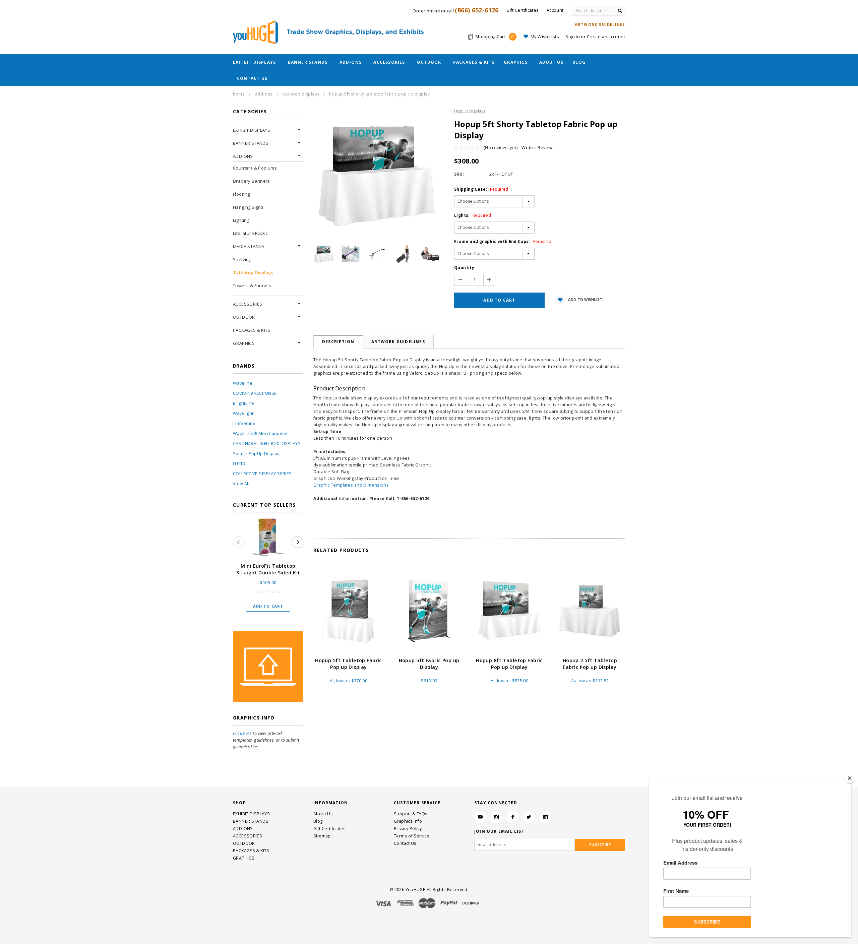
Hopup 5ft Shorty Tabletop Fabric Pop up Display (379, 94)
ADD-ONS (351, 62)
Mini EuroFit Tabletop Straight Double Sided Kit (268, 569)
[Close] (850, 778)
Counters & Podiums (255, 168)
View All (241, 484)
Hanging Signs (248, 207)
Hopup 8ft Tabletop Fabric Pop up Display (509, 663)
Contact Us (252, 78)
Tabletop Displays (301, 94)
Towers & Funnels (252, 285)
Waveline (242, 383)
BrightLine (243, 403)
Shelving (242, 259)
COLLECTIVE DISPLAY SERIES (262, 474)
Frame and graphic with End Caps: (503, 241)
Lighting (241, 220)
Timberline (244, 423)
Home (239, 94)
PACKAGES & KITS (474, 62)
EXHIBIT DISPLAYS (254, 62)
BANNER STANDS (308, 62)
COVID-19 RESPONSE (255, 393)
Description (338, 341)
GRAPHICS (516, 62)
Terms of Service (411, 836)
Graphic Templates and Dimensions (351, 485)
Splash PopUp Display (256, 453)
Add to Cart (268, 606)
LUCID (239, 463)
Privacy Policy (408, 828)
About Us (551, 62)
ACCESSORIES (389, 62)
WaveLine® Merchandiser (260, 433)
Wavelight (243, 413)
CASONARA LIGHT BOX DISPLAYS (267, 443)
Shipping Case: (481, 189)
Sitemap (322, 836)
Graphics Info (408, 821)
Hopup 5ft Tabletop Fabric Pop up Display (348, 663)
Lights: (472, 215)
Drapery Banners (251, 181)
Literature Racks (250, 233)
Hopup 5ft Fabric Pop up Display (429, 663)
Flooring (241, 194)
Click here (242, 733)
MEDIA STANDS (249, 246)
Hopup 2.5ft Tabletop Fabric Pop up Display (590, 663)
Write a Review (537, 147)
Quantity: (465, 267)
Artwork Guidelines (398, 341)
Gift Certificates (329, 828)
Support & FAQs (410, 814)
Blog (579, 62)
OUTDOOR (429, 62)
